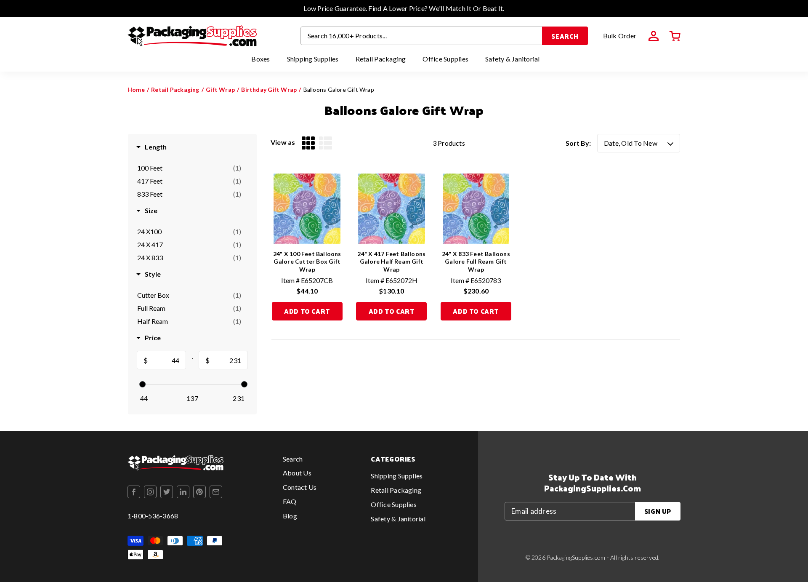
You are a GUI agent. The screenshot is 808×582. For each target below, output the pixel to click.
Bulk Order (619, 36)
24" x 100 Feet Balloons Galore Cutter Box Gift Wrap (307, 261)
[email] (216, 492)
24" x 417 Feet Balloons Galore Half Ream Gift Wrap (391, 261)
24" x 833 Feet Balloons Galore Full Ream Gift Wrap (476, 261)
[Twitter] (166, 492)
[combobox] (421, 36)
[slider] (142, 384)
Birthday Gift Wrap (269, 89)
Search (565, 36)
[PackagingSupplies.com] (192, 35)
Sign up (657, 511)
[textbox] (167, 360)
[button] (675, 36)
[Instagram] (150, 492)
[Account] (654, 36)
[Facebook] (134, 492)
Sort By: (578, 143)
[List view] (325, 143)
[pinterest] (199, 492)
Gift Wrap (220, 89)
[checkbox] (189, 168)
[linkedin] (183, 492)
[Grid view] (308, 143)
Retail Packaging (175, 89)
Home (136, 89)
